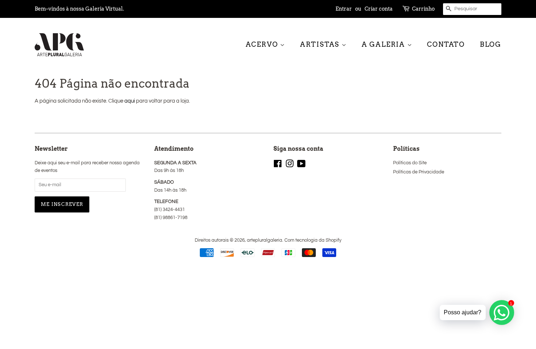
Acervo (263, 44)
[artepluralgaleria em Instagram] (290, 165)
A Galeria (384, 44)
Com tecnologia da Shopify (312, 240)
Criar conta (379, 9)
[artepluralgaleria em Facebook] (277, 165)
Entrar (343, 9)
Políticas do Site (410, 163)
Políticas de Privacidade (418, 172)
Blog (490, 44)
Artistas (321, 44)
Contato (446, 44)
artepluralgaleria (264, 240)
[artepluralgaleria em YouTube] (301, 165)
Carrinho (423, 9)
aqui (129, 101)
